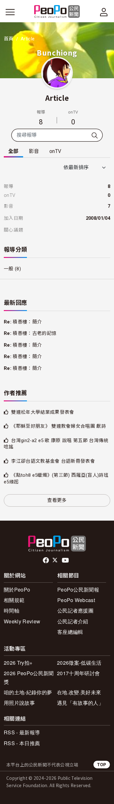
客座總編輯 (70, 631)
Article (57, 98)
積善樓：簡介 (27, 322)
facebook (46, 560)
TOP (101, 764)
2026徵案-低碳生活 (79, 662)
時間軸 (11, 610)
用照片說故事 (19, 702)
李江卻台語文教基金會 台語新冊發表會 (53, 461)
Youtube (66, 560)
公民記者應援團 (75, 610)
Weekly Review (22, 621)
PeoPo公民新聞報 (78, 589)
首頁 (9, 39)
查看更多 (56, 500)
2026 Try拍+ (18, 662)
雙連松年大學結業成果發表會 (42, 412)
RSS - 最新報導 (22, 732)
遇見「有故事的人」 (80, 702)
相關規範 (14, 600)
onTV (55, 151)
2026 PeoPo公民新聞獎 (29, 677)
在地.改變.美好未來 (79, 692)
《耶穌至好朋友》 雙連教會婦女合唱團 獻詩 (58, 426)
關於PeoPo (17, 589)
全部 (13, 151)
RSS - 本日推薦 (22, 743)
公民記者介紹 (72, 621)
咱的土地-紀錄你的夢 (28, 692)
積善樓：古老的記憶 (34, 333)
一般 (9, 269)
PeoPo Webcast (76, 600)
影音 (34, 151)
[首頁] (57, 11)
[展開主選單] (10, 12)
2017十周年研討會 (78, 673)
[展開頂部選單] (104, 12)
